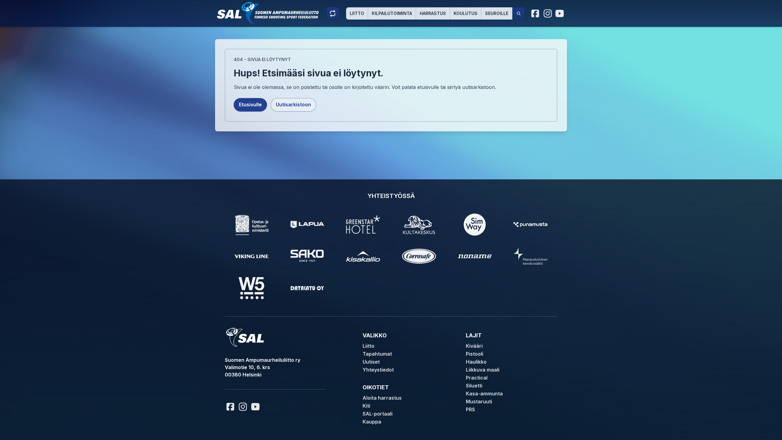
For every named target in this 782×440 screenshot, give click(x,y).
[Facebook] (535, 13)
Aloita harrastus (382, 398)
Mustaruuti (479, 401)
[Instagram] (548, 13)
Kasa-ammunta (484, 394)
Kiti (366, 406)
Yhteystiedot (378, 370)
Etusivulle (250, 104)
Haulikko (476, 362)
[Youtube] (560, 13)
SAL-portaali (378, 414)
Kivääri (474, 346)
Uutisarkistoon (293, 104)
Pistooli (474, 354)
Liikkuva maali (482, 370)
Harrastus (433, 13)
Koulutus (465, 13)
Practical (477, 378)
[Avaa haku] (519, 13)
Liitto (357, 13)
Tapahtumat (377, 354)
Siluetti (474, 386)
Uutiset (371, 362)
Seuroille (496, 13)
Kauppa (372, 422)
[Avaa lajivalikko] (333, 13)
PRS (470, 409)
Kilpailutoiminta (392, 13)
